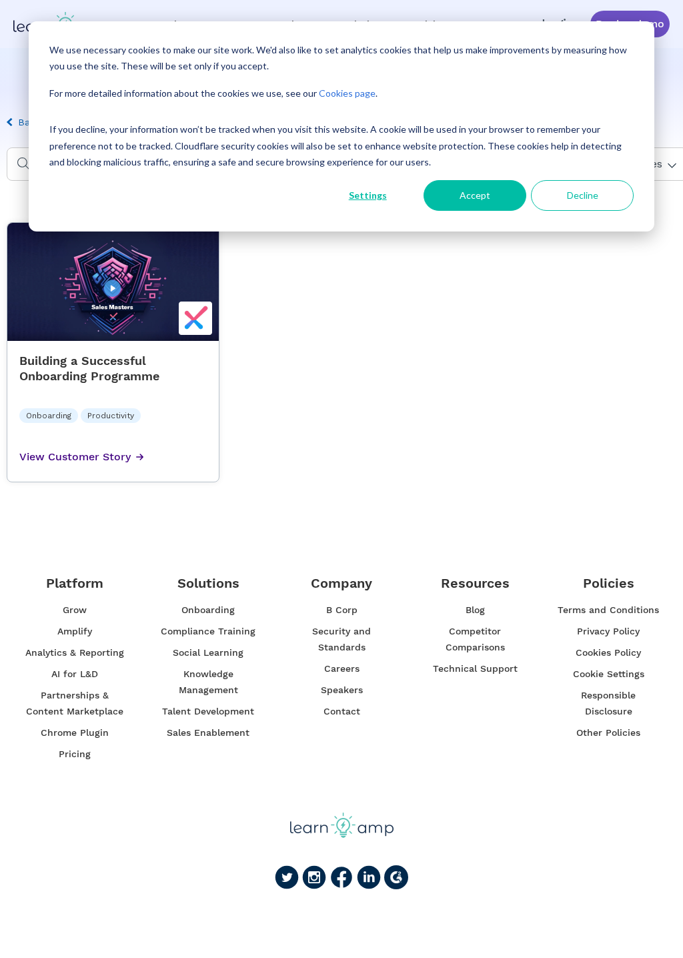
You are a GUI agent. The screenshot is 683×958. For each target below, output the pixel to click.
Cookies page (347, 93)
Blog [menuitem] (475, 609)
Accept (475, 195)
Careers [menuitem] (342, 668)
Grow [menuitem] (75, 609)
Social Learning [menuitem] (208, 652)
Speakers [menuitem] (342, 689)
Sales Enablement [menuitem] (208, 732)
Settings (368, 195)
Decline (582, 195)
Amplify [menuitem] (74, 631)
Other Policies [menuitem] (608, 732)
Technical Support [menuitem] (475, 668)
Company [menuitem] (341, 583)
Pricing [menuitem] (75, 754)
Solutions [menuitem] (208, 583)
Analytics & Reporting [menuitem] (74, 652)
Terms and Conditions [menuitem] (608, 609)
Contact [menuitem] (341, 711)
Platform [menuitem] (74, 583)
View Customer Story (75, 456)
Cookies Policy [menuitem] (608, 652)
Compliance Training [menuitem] (208, 631)
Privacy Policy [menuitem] (608, 631)
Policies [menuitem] (608, 583)
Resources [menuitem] (475, 583)
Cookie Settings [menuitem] (608, 673)
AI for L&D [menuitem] (74, 673)
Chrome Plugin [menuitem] (75, 732)
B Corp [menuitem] (342, 609)
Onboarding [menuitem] (208, 609)
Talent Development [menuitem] (208, 711)
